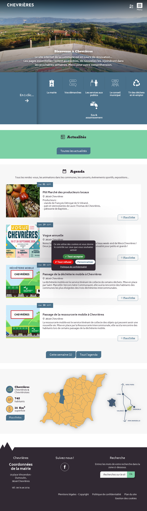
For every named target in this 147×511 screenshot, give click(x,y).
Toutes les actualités (73, 151)
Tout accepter (75, 256)
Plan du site (130, 494)
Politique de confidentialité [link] (73, 266)
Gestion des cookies (126, 498)
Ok (131, 474)
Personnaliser (85, 262)
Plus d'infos (15, 418)
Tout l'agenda (88, 355)
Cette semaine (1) (61, 355)
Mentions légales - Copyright (73, 494)
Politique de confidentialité (106, 494)
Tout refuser (64, 262)
